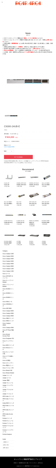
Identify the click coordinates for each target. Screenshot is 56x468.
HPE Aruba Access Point (8, 415)
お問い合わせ (40, 462)
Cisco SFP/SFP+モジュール (8, 277)
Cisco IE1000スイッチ (8, 289)
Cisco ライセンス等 (8, 368)
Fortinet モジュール (8, 420)
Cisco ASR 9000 (7, 308)
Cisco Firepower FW (8, 338)
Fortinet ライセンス (8, 423)
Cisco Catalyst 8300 (8, 313)
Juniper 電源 (6, 380)
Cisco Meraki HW (7, 370)
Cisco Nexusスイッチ (8, 348)
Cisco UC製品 (6, 360)
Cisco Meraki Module (8, 373)
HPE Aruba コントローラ (8, 406)
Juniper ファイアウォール (8, 386)
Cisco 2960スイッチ (8, 318)
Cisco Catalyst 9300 (8, 258)
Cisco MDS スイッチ (8, 345)
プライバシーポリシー (33, 462)
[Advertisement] (28, 17)
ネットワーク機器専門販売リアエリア (28, 459)
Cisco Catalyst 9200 (8, 256)
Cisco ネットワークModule (8, 281)
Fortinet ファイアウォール (8, 430)
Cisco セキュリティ (8, 363)
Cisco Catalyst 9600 (8, 266)
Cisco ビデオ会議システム (8, 357)
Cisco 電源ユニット (8, 365)
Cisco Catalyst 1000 (8, 253)
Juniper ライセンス (8, 394)
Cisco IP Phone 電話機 (8, 330)
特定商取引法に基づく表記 (23, 462)
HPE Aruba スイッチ (8, 396)
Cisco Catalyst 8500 (8, 316)
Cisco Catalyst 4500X (7, 324)
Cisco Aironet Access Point (6, 335)
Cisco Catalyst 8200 (8, 311)
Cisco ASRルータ (7, 301)
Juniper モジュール (8, 383)
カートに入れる (18, 157)
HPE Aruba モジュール (8, 410)
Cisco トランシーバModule (8, 285)
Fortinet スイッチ (7, 418)
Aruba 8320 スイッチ (8, 403)
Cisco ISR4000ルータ (8, 305)
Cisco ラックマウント (8, 341)
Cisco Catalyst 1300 (8, 271)
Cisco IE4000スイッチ (8, 298)
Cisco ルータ (6, 273)
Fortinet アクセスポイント (8, 426)
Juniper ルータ (7, 378)
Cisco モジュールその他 (8, 352)
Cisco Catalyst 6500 (8, 327)
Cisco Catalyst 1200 (8, 268)
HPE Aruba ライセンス (8, 399)
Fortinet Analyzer (7, 434)
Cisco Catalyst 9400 (8, 261)
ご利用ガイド (15, 462)
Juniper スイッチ (7, 375)
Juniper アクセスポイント (8, 390)
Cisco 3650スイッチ (8, 320)
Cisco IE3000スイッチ (8, 294)
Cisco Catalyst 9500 (8, 263)
